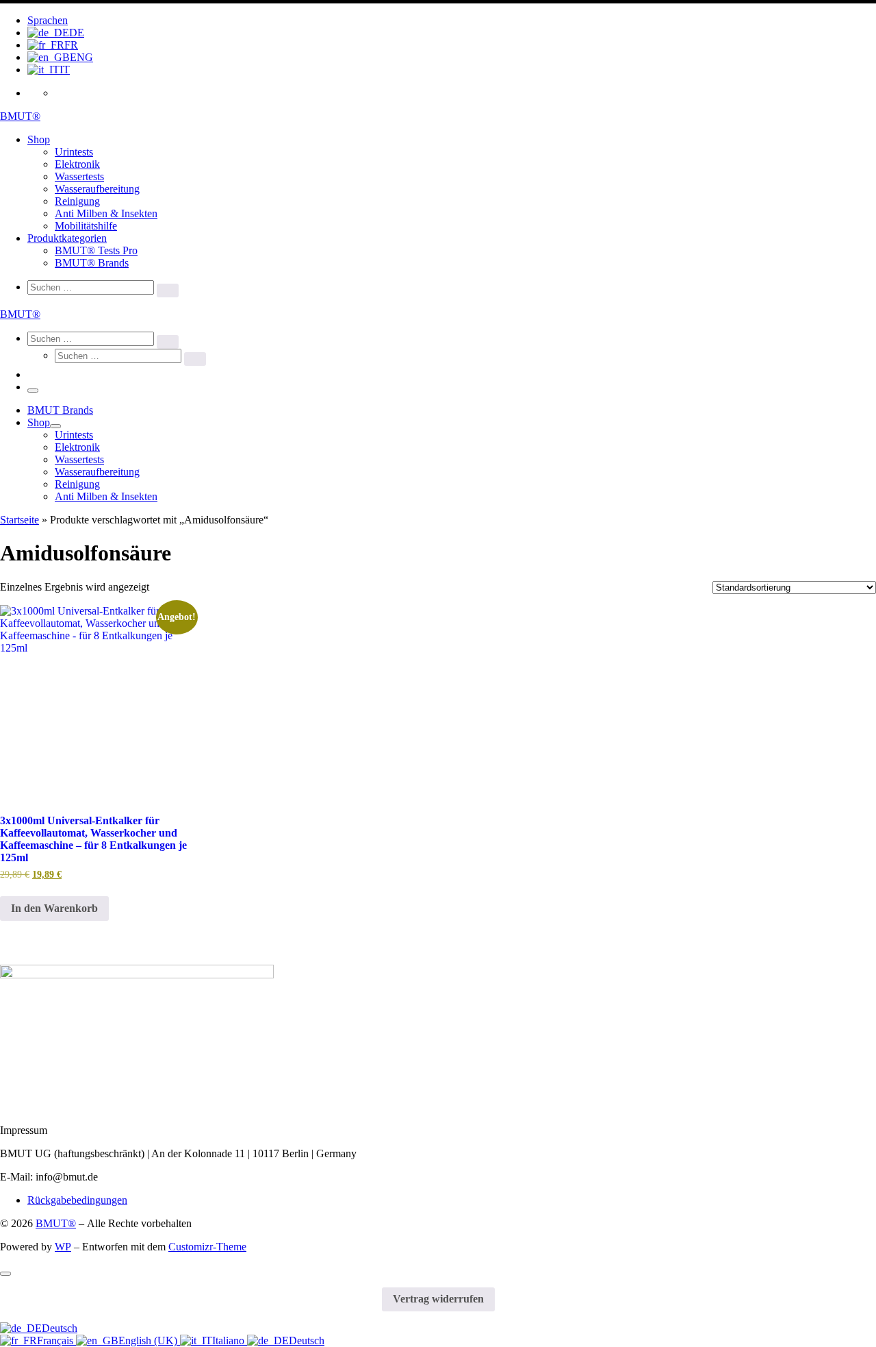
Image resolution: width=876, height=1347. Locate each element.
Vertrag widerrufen (438, 1299)
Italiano (229, 1340)
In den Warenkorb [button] (54, 908)
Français (56, 1340)
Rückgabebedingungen (77, 1200)
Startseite (19, 520)
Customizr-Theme (207, 1246)
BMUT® (56, 1223)
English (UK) (149, 1340)
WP (63, 1246)
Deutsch (59, 1328)
